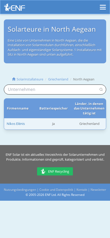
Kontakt (81, 189)
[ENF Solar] (14, 8)
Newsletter (98, 189)
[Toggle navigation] (103, 4)
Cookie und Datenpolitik (56, 189)
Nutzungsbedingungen (20, 189)
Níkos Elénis (16, 123)
